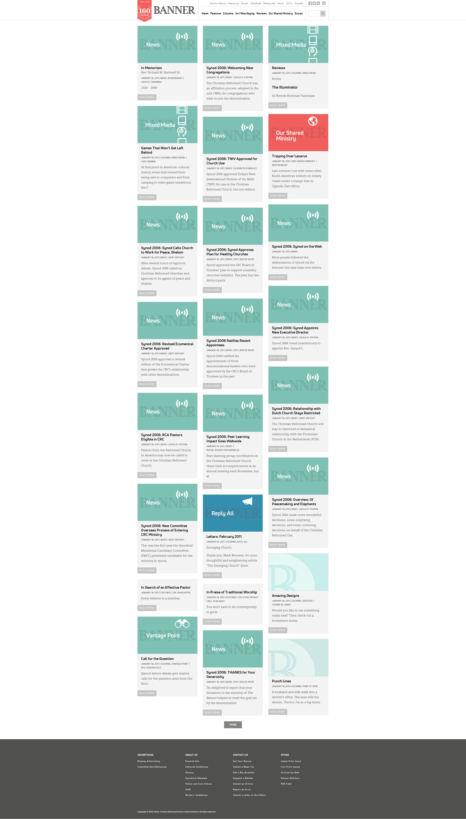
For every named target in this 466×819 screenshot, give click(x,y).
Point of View (310, 686)
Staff (188, 790)
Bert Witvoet (176, 258)
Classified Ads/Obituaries (152, 767)
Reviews (261, 13)
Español (299, 4)
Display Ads (269, 4)
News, (164, 78)
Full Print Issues (290, 767)
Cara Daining (148, 162)
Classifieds (255, 4)
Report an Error (242, 790)
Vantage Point (179, 664)
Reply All (242, 542)
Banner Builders (290, 778)
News (229, 78)
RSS (318, 4)
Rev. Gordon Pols (151, 668)
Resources (233, 4)
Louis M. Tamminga (151, 82)
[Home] (183, 10)
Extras (299, 13)
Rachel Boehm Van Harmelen (222, 450)
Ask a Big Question (244, 773)
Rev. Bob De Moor (244, 259)
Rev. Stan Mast (216, 601)
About (281, 4)
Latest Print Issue (291, 761)
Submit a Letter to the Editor (249, 795)
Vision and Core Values (198, 784)
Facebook (310, 4)
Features (215, 13)
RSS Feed (286, 784)
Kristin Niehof (280, 165)
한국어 (289, 4)
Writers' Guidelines (196, 795)
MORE (233, 725)
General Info (192, 761)
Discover (307, 601)
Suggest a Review (243, 778)
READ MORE (147, 97)
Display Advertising (148, 761)
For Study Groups (248, 597)
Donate (244, 4)
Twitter (314, 4)
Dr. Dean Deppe (182, 593)
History (189, 773)
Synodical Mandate (196, 778)
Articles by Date (290, 773)
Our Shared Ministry (281, 13)
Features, (231, 597)
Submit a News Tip (243, 767)
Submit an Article (243, 784)
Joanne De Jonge (281, 605)
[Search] (322, 13)
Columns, (296, 73)
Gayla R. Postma (243, 78)
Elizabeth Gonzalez (245, 168)
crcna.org (324, 3)
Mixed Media (309, 73)
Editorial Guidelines (196, 767)
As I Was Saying (244, 13)
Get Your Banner (218, 4)
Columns (228, 13)
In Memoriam (175, 78)
